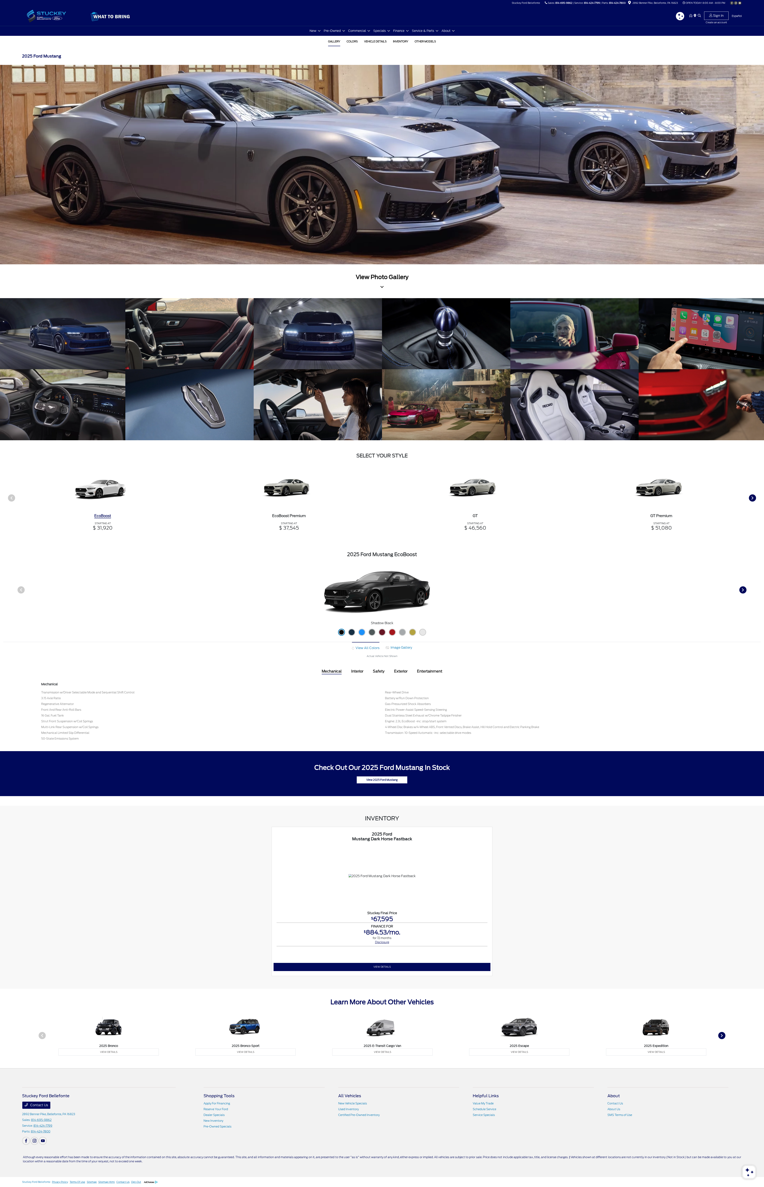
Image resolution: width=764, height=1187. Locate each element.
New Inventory (213, 1120)
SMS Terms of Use (619, 1115)
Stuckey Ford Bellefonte (36, 1181)
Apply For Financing (217, 1103)
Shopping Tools (219, 1095)
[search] (699, 16)
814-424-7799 (592, 2)
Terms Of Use (77, 1181)
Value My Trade (483, 1103)
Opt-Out (136, 1181)
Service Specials (484, 1115)
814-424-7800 (617, 2)
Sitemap (92, 1181)
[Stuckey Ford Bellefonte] (56, 16)
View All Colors (367, 648)
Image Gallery (401, 647)
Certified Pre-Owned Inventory (359, 1115)
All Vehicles (349, 1095)
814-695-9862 (563, 2)
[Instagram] (736, 3)
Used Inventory (348, 1109)
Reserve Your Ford (216, 1109)
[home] (691, 16)
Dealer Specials (214, 1115)
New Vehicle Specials (352, 1103)
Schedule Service (484, 1109)
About (613, 1095)
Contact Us (38, 1105)
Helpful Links (486, 1095)
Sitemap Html (106, 1181)
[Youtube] (740, 3)
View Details (382, 966)
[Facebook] (732, 3)
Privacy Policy (60, 1181)
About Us (613, 1109)
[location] (629, 3)
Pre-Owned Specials (217, 1126)
